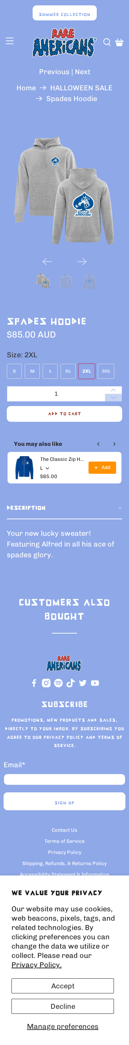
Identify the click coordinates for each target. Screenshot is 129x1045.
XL (68, 371)
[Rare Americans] (64, 42)
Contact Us (64, 830)
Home (26, 87)
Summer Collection (65, 15)
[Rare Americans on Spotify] (58, 686)
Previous (54, 71)
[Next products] (114, 444)
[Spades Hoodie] (64, 191)
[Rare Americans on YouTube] (95, 686)
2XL (86, 371)
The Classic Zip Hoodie (62, 459)
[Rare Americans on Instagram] (46, 686)
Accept (63, 986)
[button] (64, 508)
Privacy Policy (64, 737)
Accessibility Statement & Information (64, 875)
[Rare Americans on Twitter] (82, 686)
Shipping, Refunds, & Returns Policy (64, 863)
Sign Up (64, 803)
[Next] (82, 261)
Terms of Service (64, 841)
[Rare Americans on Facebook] (34, 686)
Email (14, 764)
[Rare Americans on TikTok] (70, 686)
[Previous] (47, 261)
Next (82, 71)
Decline (63, 1006)
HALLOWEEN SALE (81, 87)
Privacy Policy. (36, 964)
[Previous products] (98, 444)
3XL (106, 371)
